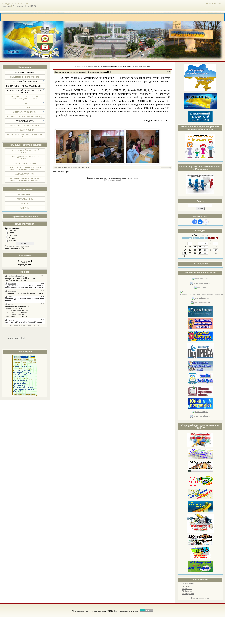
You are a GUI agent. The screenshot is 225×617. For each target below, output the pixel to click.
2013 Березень (188, 594)
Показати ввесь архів (200, 598)
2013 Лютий (187, 591)
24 (185, 253)
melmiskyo (75, 167)
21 (205, 250)
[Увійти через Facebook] (200, 221)
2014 (85, 66)
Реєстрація (17, 6)
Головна (6, 6)
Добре (11, 233)
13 (200, 247)
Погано (12, 238)
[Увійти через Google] (206, 222)
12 (195, 247)
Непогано (13, 235)
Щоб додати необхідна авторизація (24, 325)
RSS (33, 6)
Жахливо (12, 241)
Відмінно (12, 230)
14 (205, 247)
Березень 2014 (200, 235)
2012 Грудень (187, 586)
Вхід (27, 6)
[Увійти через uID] (194, 221)
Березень (93, 66)
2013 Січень (187, 589)
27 (200, 253)
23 (216, 250)
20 (200, 250)
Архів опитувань (22, 246)
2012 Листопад (188, 584)
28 (205, 253)
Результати (9, 246)
